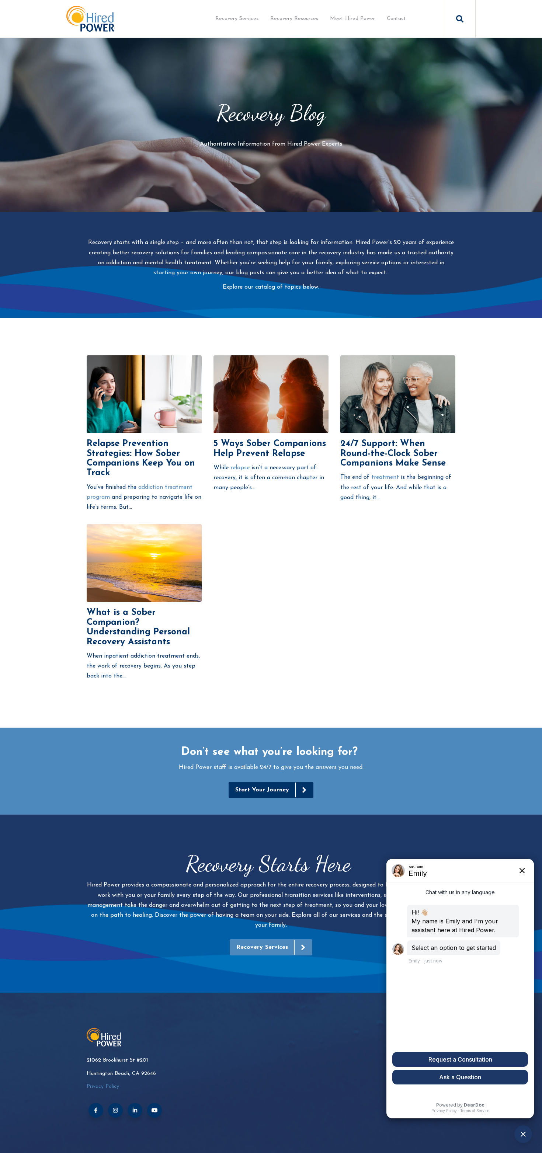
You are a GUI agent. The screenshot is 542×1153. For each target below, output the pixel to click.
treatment (385, 477)
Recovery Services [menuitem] (236, 18)
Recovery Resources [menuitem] (294, 18)
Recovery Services (262, 947)
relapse (240, 468)
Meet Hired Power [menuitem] (352, 18)
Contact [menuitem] (396, 18)
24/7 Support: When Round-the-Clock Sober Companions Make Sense (393, 453)
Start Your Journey (262, 790)
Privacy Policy (103, 1086)
